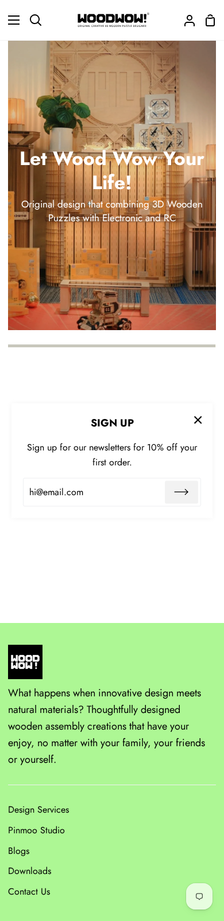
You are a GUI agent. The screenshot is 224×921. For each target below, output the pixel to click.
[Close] (198, 419)
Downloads (29, 870)
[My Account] (185, 20)
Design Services (38, 809)
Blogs (18, 850)
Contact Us (29, 891)
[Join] (181, 492)
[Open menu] (10, 20)
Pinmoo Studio (36, 830)
